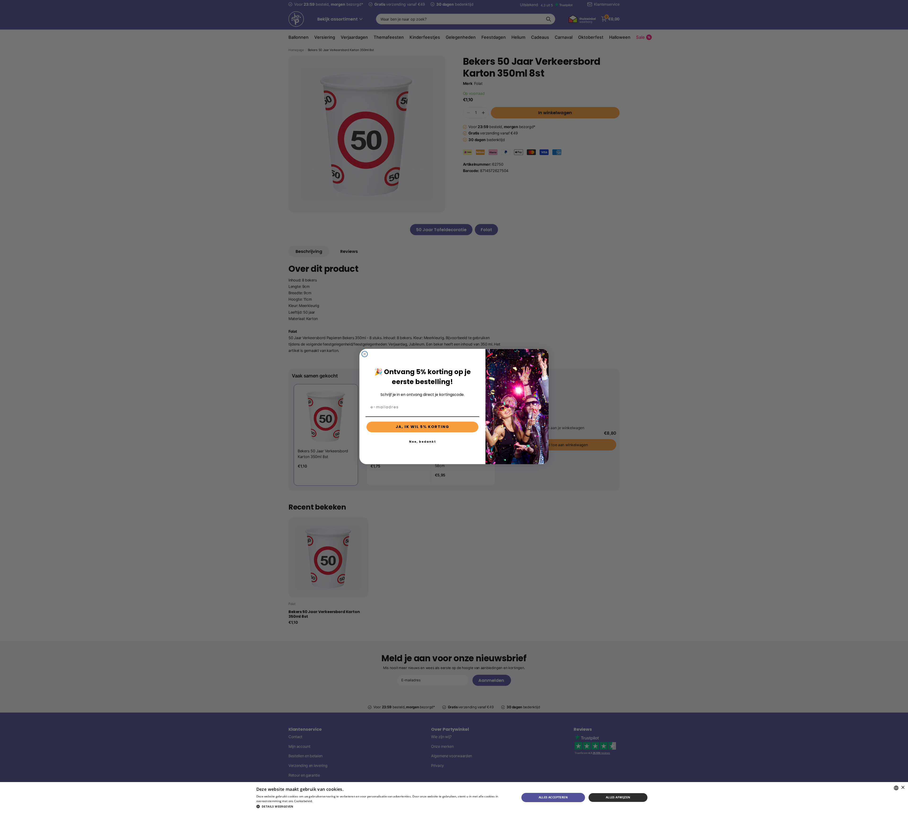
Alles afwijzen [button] (618, 797)
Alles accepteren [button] (553, 797)
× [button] (902, 787)
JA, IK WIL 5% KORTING (422, 426)
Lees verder (322, 801)
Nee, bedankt (422, 442)
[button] (384, 806)
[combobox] (896, 788)
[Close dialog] (364, 354)
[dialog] (454, 797)
